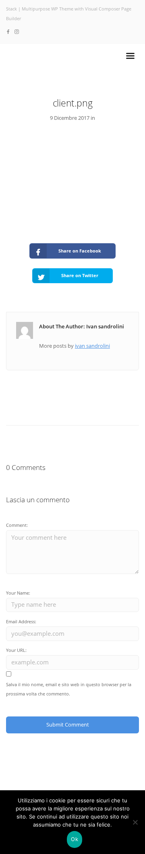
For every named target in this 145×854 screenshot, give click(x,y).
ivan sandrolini (92, 345)
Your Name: (18, 593)
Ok (74, 839)
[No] (135, 822)
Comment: (17, 525)
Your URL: (16, 650)
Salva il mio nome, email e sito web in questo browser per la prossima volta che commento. (68, 689)
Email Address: (21, 621)
